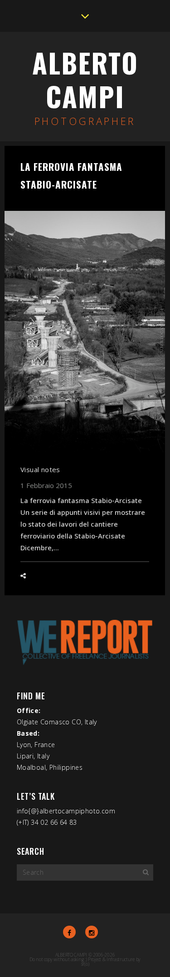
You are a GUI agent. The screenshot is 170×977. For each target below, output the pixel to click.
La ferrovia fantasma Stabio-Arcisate (71, 175)
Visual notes (40, 469)
